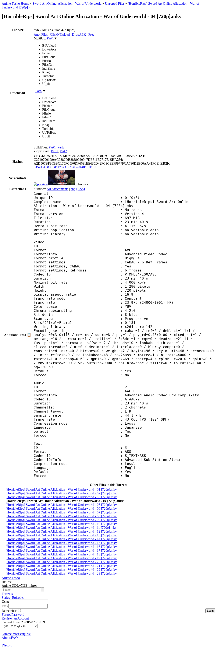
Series (6, 597)
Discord (7, 645)
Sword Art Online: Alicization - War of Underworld (67, 3)
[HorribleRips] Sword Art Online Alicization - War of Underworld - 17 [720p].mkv (61, 550)
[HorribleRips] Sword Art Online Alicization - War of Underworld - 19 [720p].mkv (61, 558)
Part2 (38, 91)
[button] (77, 184)
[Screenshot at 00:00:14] (41, 184)
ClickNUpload (60, 34)
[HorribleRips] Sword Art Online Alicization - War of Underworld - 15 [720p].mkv (61, 543)
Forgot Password (13, 614)
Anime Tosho (11, 578)
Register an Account (15, 618)
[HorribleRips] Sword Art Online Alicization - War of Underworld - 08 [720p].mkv (61, 516)
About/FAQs (10, 637)
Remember (9, 611)
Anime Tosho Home (15, 3)
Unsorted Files (114, 3)
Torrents (7, 594)
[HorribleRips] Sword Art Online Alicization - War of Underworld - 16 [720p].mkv (61, 546)
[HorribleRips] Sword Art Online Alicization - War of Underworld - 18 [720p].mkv (61, 554)
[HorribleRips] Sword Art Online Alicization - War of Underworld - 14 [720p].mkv (61, 539)
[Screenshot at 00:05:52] (61, 184)
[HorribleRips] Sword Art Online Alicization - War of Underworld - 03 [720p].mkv (61, 497)
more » (84, 184)
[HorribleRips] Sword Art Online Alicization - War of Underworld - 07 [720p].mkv (61, 512)
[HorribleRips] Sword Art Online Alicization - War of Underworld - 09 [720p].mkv (61, 520)
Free (91, 34)
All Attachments (57, 189)
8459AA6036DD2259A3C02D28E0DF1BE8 (65, 167)
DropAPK (79, 34)
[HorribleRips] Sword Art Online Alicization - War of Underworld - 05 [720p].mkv (61, 504)
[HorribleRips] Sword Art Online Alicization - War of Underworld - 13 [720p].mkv (61, 535)
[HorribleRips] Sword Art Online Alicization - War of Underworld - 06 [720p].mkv (61, 508)
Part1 (50, 38)
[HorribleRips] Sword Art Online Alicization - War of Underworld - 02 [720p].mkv (61, 493)
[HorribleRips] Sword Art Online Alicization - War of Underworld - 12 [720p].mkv (61, 531)
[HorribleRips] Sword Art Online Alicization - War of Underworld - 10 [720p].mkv (61, 524)
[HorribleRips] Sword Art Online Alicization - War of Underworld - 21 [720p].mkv (61, 566)
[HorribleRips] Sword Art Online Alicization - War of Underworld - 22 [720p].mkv (61, 569)
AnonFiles (41, 34)
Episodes (18, 597)
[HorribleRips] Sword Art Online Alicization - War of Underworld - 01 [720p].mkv (61, 489)
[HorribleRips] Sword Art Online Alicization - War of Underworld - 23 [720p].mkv (61, 573)
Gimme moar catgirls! (16, 634)
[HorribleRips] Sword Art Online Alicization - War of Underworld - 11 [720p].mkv (61, 527)
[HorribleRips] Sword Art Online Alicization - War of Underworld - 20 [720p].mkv (61, 562)
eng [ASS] (78, 189)
